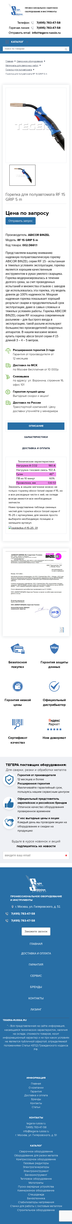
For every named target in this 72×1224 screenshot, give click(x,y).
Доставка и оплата (36, 953)
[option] (36, 125)
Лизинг (36, 1009)
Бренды (36, 986)
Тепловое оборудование (36, 1178)
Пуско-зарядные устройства (36, 1186)
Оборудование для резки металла (36, 1155)
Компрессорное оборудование (36, 1159)
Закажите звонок (36, 931)
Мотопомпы (36, 1182)
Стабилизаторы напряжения (36, 1202)
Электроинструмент (36, 1171)
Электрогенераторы (36, 1167)
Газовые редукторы (36, 1163)
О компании (36, 1087)
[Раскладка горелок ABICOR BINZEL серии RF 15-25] (23, 528)
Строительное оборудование (36, 1210)
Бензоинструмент (36, 1175)
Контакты (36, 998)
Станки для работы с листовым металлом (36, 1206)
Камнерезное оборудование (36, 1190)
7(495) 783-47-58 (49, 23)
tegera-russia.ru (36, 1123)
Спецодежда (36, 1194)
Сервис (36, 975)
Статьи (36, 1107)
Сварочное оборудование (36, 1151)
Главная (36, 943)
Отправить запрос (20, 221)
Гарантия (36, 964)
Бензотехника (36, 1198)
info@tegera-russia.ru (46, 33)
